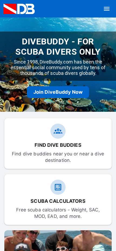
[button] (107, 9)
